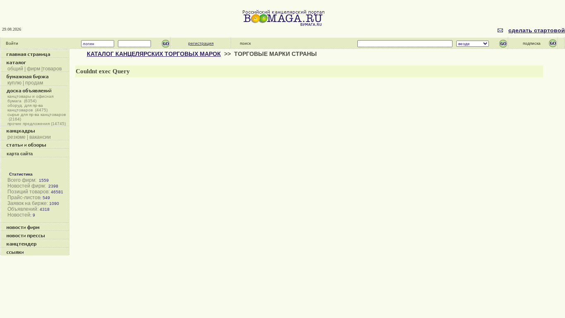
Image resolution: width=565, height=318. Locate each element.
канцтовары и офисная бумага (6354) (30, 98)
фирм (33, 69)
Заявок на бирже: (27, 203)
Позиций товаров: (28, 192)
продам (34, 83)
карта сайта (20, 153)
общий (15, 69)
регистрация (200, 43)
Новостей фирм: (26, 186)
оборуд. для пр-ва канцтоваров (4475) (27, 107)
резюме (16, 137)
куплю (14, 83)
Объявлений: (22, 209)
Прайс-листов (23, 197)
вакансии (40, 137)
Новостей (18, 215)
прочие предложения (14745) (36, 123)
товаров (52, 69)
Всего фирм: (21, 180)
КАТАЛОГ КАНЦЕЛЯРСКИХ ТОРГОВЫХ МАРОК (154, 54)
